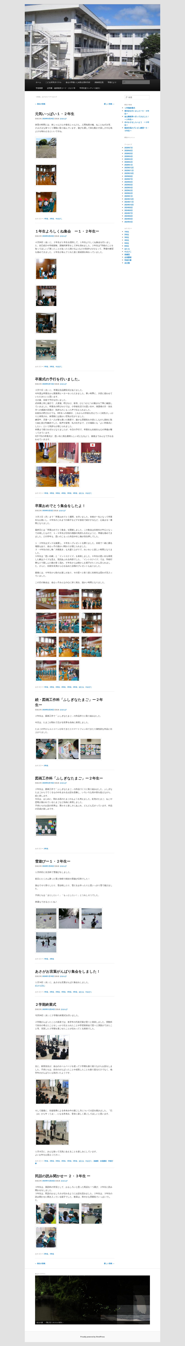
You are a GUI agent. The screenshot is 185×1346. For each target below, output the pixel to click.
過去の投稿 (40, 104)
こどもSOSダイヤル (53, 82)
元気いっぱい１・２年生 (54, 113)
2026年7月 (128, 147)
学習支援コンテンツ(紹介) (89, 88)
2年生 (52, 218)
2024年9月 (128, 207)
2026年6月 (128, 150)
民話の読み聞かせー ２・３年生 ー (62, 1175)
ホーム (38, 82)
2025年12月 (129, 167)
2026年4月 (128, 156)
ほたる (81, 493)
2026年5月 (128, 153)
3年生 (58, 493)
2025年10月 (129, 173)
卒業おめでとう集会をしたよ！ (60, 505)
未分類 (127, 263)
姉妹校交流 (99, 82)
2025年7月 (128, 179)
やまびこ (59, 218)
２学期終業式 (45, 1004)
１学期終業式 (129, 108)
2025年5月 (128, 184)
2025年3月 (128, 190)
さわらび (63, 118)
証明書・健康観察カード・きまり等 (61, 88)
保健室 (96, 1161)
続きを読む (40, 985)
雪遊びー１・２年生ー (52, 861)
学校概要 (39, 88)
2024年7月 (128, 213)
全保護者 (103, 1161)
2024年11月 (129, 201)
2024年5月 (128, 218)
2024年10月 (129, 204)
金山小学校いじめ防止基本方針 (78, 82)
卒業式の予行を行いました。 (58, 378)
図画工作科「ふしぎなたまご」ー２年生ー (69, 778)
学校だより (112, 82)
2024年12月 (129, 199)
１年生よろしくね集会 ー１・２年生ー (67, 231)
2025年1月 (128, 196)
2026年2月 (128, 162)
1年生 (46, 218)
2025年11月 (129, 170)
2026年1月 (128, 164)
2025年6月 (128, 182)
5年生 (69, 493)
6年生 (75, 493)
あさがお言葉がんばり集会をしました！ (67, 971)
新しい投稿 (109, 104)
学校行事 (128, 260)
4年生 (63, 493)
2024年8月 (128, 210)
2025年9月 (128, 176)
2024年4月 (128, 221)
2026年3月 (128, 159)
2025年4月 (128, 187)
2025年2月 (128, 193)
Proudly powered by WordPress (92, 1336)
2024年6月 (128, 216)
